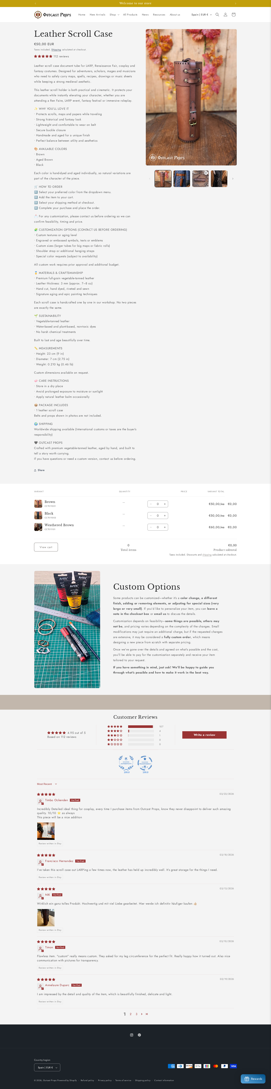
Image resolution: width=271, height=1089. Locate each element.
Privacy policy (105, 1080)
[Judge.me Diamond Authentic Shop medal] (126, 763)
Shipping (56, 49)
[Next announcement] (236, 3)
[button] (114, 14)
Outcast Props (50, 1080)
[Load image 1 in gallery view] (163, 178)
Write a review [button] (204, 735)
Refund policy (87, 1080)
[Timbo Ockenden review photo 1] (46, 831)
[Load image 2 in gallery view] (181, 178)
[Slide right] (233, 179)
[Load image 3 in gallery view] (219, 178)
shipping (206, 554)
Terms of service (123, 1080)
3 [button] (137, 1014)
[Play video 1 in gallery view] (200, 178)
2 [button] (131, 1014)
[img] (46, 794)
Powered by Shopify (67, 1080)
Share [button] (41, 470)
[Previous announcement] (35, 3)
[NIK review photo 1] (46, 918)
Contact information (164, 1080)
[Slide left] (150, 179)
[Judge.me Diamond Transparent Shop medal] (145, 763)
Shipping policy (143, 1080)
